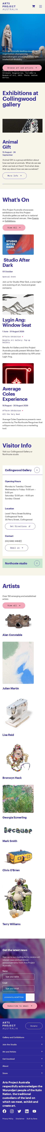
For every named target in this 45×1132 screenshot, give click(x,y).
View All (12, 227)
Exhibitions (10, 221)
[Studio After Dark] (18, 244)
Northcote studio (10, 454)
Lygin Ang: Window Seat (16, 322)
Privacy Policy (7, 1119)
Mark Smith (9, 841)
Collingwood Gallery (20, 451)
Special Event (9, 277)
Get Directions (18, 526)
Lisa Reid (8, 734)
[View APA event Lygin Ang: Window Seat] (18, 304)
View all (12, 605)
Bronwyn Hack (12, 777)
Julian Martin (10, 688)
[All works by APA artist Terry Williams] (18, 898)
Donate (33, 1026)
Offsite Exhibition (11, 336)
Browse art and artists (20, 67)
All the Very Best (11, 414)
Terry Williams (11, 924)
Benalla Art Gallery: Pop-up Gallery (16, 341)
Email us (15, 547)
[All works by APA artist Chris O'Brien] (18, 857)
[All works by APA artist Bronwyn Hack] (18, 757)
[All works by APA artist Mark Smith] (18, 830)
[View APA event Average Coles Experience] (18, 373)
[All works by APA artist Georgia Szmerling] (18, 799)
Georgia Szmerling (14, 817)
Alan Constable (12, 634)
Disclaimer (20, 1119)
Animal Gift (10, 144)
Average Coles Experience (14, 394)
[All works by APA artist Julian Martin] (18, 663)
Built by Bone (32, 1119)
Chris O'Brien (11, 870)
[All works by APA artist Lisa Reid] (18, 712)
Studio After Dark (16, 262)
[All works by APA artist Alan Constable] (18, 621)
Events (35, 218)
